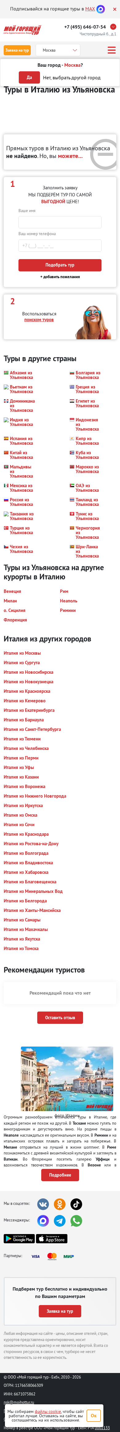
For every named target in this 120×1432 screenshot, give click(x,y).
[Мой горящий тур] (22, 30)
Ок (94, 1415)
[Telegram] (60, 1221)
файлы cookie (48, 1411)
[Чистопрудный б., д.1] (114, 26)
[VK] (43, 1204)
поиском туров (39, 319)
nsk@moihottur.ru (19, 1402)
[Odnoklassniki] (60, 1204)
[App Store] (51, 1238)
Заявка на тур (17, 50)
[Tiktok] (76, 1204)
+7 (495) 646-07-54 (85, 27)
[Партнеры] (54, 1256)
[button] (20, 375)
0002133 (102, 1427)
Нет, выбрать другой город (72, 77)
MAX (90, 9)
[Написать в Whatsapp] (76, 1221)
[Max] (100, 9)
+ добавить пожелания (60, 276)
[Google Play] (19, 1238)
